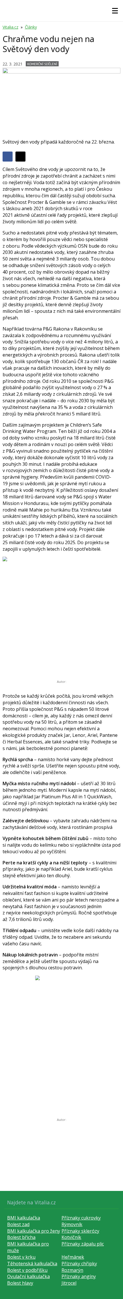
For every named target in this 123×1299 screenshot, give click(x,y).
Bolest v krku (21, 1257)
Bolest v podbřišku (27, 1270)
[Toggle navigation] (115, 11)
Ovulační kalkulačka (28, 1276)
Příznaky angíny (78, 1276)
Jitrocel (68, 1283)
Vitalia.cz (10, 27)
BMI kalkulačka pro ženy (33, 1231)
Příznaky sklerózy (80, 1231)
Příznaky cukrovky (81, 1218)
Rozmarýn (72, 1270)
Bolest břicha (21, 1237)
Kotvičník (71, 1237)
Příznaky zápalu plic (82, 1244)
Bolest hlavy (20, 1283)
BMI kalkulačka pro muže (28, 1247)
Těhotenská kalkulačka (32, 1263)
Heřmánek (72, 1257)
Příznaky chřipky (79, 1263)
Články (31, 27)
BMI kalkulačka (23, 1218)
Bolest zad (18, 1224)
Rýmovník (71, 1224)
